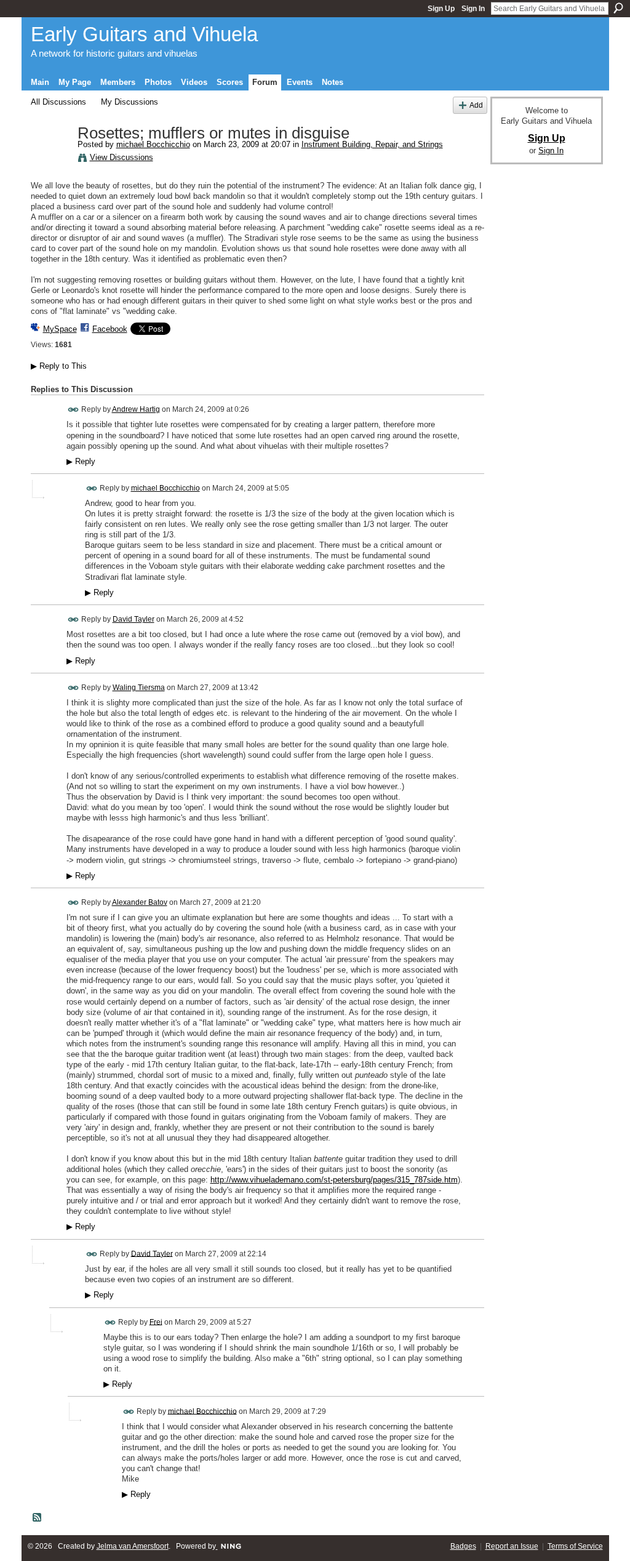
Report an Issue (511, 1546)
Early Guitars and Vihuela (144, 34)
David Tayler (133, 619)
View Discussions (121, 157)
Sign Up (441, 8)
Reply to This (59, 366)
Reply (80, 461)
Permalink (73, 409)
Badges (463, 1546)
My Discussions (129, 101)
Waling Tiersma (139, 687)
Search (618, 8)
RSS (37, 1517)
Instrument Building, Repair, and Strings (372, 144)
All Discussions (58, 101)
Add (476, 105)
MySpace (60, 329)
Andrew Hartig (136, 409)
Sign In (473, 8)
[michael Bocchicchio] (50, 159)
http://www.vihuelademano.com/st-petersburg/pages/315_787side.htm (334, 1179)
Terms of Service (575, 1546)
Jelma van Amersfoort (133, 1546)
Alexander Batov (139, 902)
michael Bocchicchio (153, 144)
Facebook (109, 329)
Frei (156, 1321)
